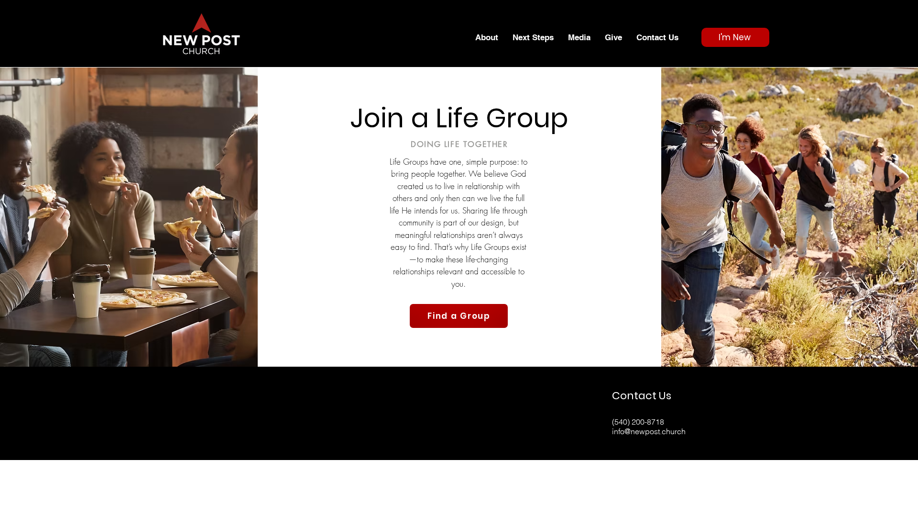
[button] (486, 37)
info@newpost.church (649, 431)
